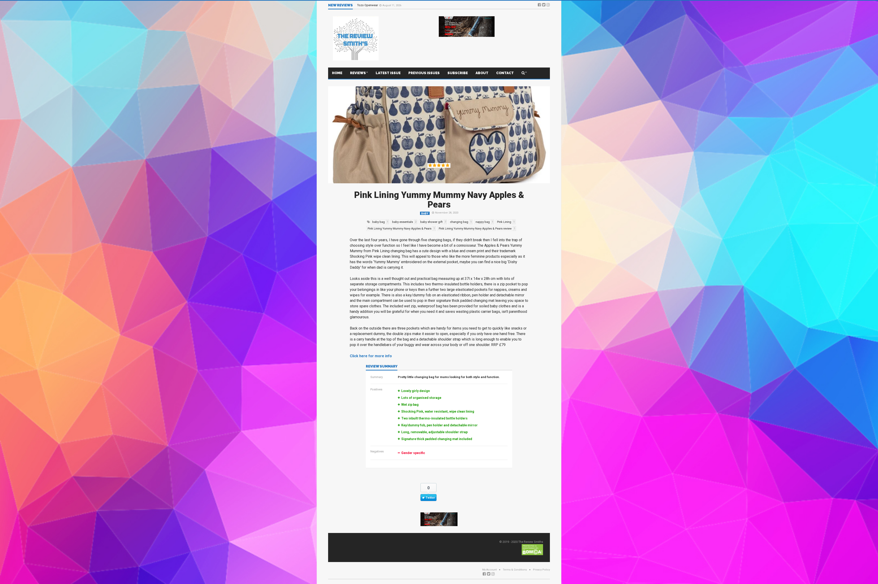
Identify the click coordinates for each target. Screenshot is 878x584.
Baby (424, 213)
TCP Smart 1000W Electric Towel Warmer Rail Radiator (392, 6)
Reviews (358, 73)
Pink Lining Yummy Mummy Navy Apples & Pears (439, 200)
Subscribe (457, 73)
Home (337, 73)
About (482, 73)
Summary (376, 377)
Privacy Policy (541, 569)
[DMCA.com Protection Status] (532, 549)
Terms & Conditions (515, 569)
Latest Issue (388, 73)
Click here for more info (371, 356)
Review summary (381, 366)
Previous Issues (424, 73)
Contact (505, 73)
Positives (376, 389)
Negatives (377, 451)
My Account (489, 569)
